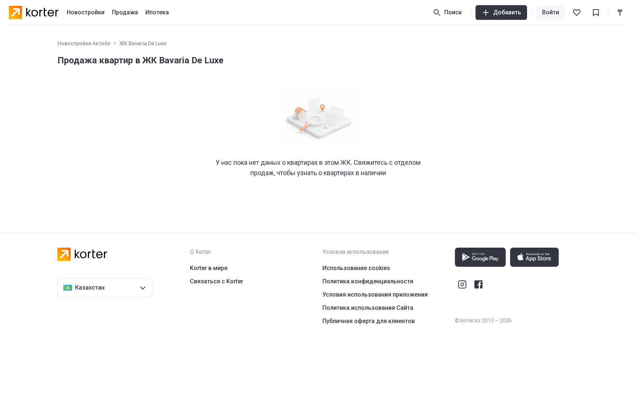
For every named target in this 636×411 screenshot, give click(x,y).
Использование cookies (356, 268)
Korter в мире (208, 268)
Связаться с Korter (216, 281)
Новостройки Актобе (83, 43)
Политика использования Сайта (367, 307)
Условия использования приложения (375, 294)
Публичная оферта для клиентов (368, 321)
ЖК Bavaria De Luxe (142, 43)
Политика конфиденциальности (367, 281)
